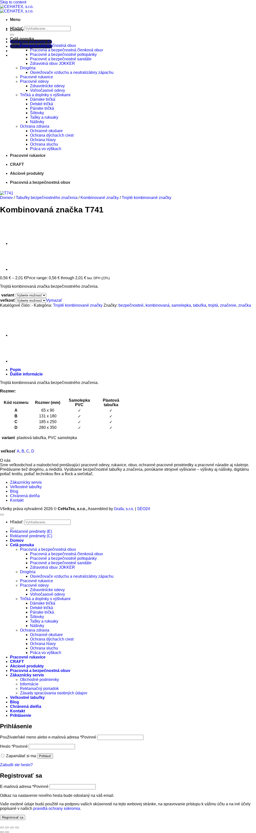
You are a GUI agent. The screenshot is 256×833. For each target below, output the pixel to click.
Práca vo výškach (45, 149)
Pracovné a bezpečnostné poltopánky (63, 54)
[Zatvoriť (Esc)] (17, 827)
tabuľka (199, 305)
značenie (228, 305)
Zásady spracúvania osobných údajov (53, 693)
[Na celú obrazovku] (7, 827)
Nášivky (37, 122)
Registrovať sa (12, 817)
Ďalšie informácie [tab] (26, 374)
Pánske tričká (42, 108)
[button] (15, 19)
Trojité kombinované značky (146, 197)
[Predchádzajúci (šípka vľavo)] (2, 832)
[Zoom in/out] (2, 827)
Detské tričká (41, 104)
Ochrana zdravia (34, 126)
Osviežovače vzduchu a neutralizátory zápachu (72, 72)
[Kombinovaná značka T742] (22, 243)
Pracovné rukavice (36, 77)
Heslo (14, 746)
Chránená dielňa (25, 496)
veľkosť (7, 300)
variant (7, 295)
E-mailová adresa (24, 786)
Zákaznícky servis (26, 482)
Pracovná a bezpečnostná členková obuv (66, 50)
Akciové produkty (27, 173)
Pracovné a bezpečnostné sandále (61, 59)
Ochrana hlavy (43, 140)
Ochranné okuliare (46, 131)
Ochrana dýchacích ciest (52, 135)
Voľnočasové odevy (47, 90)
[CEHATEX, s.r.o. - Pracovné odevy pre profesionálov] (17, 8)
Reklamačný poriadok (39, 688)
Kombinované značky (99, 197)
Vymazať (54, 300)
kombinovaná (158, 305)
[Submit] (12, 34)
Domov (17, 30)
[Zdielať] (12, 827)
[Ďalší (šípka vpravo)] (7, 832)
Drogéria (28, 68)
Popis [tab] (15, 370)
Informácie (29, 684)
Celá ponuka (22, 39)
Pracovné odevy (34, 81)
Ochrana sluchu (44, 144)
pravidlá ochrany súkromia (56, 808)
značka (244, 305)
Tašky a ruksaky (44, 117)
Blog (14, 491)
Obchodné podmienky (39, 679)
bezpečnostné (131, 305)
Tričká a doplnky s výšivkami (45, 95)
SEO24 (143, 509)
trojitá (213, 305)
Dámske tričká (42, 99)
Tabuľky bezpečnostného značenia (47, 197)
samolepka (181, 305)
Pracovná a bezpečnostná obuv (48, 45)
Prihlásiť (45, 756)
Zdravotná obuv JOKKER (52, 63)
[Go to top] (2, 514)
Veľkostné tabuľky (26, 487)
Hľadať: (17, 522)
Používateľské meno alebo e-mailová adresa (48, 737)
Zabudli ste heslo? (16, 765)
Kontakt (17, 500)
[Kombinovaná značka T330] (22, 269)
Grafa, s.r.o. (124, 509)
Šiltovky (37, 113)
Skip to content (13, 2)
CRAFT (17, 164)
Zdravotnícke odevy (47, 86)
